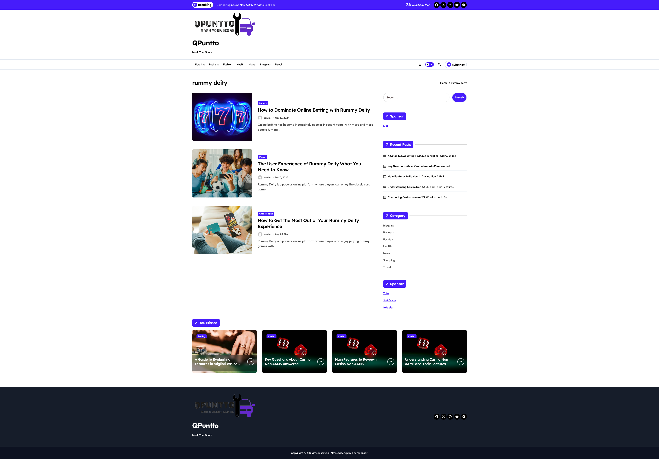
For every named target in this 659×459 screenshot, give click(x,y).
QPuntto (205, 42)
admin (267, 117)
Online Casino (266, 213)
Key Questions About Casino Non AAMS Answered (419, 166)
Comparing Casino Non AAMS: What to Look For (418, 197)
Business (214, 64)
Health (240, 64)
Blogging (199, 64)
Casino (271, 336)
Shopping (264, 64)
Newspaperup (339, 453)
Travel (278, 64)
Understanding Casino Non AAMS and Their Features (421, 187)
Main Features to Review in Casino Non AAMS (416, 176)
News (252, 64)
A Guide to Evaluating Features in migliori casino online (422, 155)
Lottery (263, 103)
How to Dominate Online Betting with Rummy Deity (314, 110)
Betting (201, 336)
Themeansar (359, 453)
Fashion (227, 64)
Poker (262, 157)
